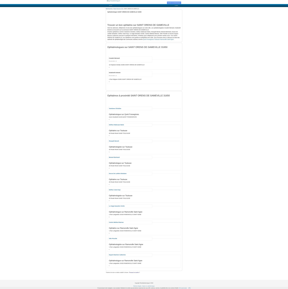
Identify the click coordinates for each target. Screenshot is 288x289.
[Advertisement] (134, 18)
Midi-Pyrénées (109, 8)
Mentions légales (137, 286)
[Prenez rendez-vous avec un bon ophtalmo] (113, 0)
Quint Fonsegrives (148, 39)
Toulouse (157, 39)
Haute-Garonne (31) (118, 8)
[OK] (189, 288)
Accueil (110, 5)
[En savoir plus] (183, 288)
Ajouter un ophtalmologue (174, 2)
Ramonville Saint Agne (167, 39)
